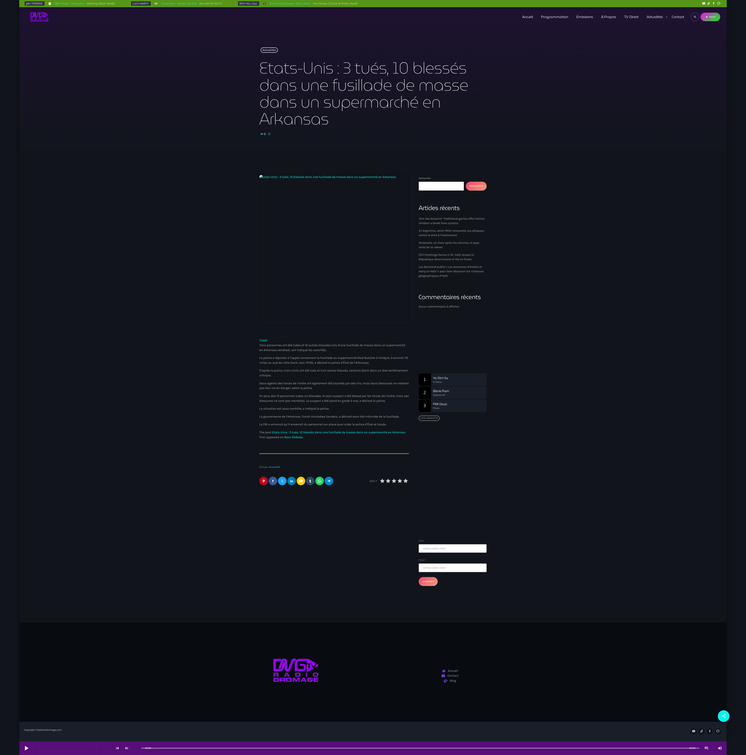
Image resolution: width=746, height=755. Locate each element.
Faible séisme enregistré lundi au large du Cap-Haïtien (450, 464)
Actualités (269, 50)
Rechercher (425, 178)
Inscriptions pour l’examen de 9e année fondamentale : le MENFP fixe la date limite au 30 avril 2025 (460, 524)
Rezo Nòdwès (293, 437)
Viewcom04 (274, 467)
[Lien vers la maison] (39, 17)
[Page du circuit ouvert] (137, 748)
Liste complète (429, 418)
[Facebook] (713, 3)
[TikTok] (708, 3)
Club (428, 339)
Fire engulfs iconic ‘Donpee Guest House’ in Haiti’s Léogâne (460, 504)
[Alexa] (718, 3)
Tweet (263, 340)
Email (422, 560)
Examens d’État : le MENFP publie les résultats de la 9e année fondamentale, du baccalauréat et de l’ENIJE (451, 484)
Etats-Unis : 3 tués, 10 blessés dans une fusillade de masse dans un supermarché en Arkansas (338, 432)
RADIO (710, 16)
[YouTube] (703, 3)
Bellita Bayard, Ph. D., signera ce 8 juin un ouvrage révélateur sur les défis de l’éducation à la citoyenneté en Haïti (460, 446)
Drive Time (433, 347)
